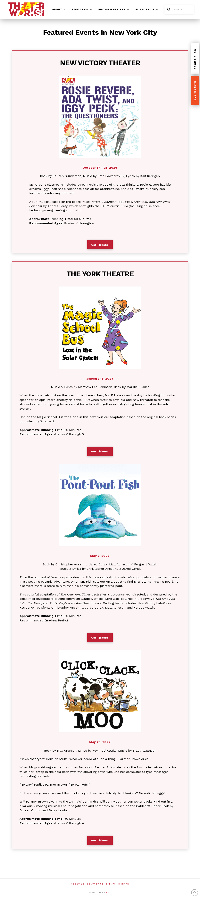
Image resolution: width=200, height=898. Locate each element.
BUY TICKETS (195, 91)
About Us (77, 884)
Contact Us (95, 884)
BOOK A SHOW (195, 58)
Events (111, 884)
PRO (109, 892)
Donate (123, 884)
